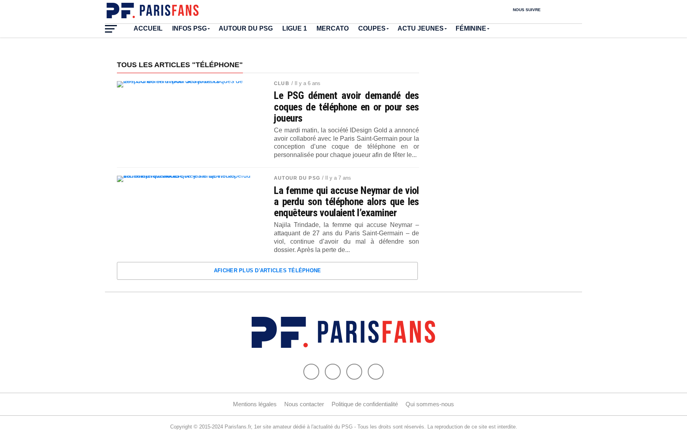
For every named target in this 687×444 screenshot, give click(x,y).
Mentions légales (255, 404)
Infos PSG (189, 28)
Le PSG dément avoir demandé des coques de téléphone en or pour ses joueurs (346, 106)
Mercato (332, 28)
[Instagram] (376, 372)
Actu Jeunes (421, 28)
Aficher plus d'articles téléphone (267, 270)
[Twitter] (333, 372)
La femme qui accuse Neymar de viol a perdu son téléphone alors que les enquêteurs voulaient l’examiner (346, 201)
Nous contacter (304, 404)
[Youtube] (354, 372)
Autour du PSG (246, 28)
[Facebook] (311, 372)
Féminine (471, 28)
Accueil (148, 28)
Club (281, 83)
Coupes (372, 28)
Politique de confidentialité (365, 404)
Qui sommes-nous (430, 404)
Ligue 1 (294, 28)
